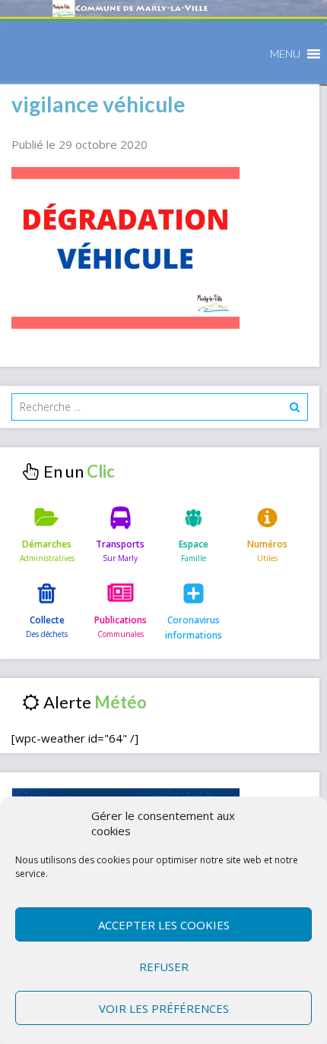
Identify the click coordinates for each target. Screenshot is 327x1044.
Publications (120, 619)
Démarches (46, 544)
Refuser (164, 966)
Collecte (47, 619)
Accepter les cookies (164, 924)
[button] (285, 54)
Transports (120, 544)
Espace (193, 544)
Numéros (267, 544)
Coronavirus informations (193, 627)
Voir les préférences (164, 1008)
